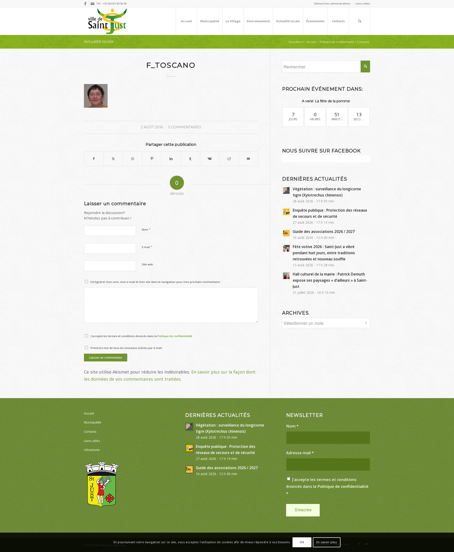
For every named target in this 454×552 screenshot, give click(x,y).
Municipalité (92, 422)
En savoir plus (326, 542)
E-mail (147, 247)
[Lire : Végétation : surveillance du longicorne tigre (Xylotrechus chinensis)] (286, 190)
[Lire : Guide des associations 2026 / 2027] (286, 233)
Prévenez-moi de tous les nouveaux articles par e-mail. (126, 348)
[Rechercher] (359, 21)
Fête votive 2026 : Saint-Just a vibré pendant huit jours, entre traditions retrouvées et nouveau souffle (324, 252)
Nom (146, 229)
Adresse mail (300, 452)
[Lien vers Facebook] (85, 3)
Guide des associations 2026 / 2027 (324, 231)
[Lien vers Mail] (92, 3)
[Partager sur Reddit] (229, 158)
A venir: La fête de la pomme (326, 101)
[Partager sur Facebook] (94, 158)
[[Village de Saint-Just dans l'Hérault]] (107, 21)
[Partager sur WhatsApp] (132, 158)
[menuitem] (332, 3)
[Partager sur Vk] (209, 158)
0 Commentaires (184, 127)
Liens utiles (362, 3)
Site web (147, 264)
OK (302, 542)
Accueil (89, 413)
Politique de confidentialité (174, 336)
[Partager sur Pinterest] (152, 158)
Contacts (90, 431)
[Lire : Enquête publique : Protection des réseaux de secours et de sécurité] (286, 212)
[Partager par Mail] (248, 158)
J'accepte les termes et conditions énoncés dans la (141, 336)
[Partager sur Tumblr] (190, 158)
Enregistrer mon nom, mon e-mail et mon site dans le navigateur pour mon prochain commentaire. (156, 282)
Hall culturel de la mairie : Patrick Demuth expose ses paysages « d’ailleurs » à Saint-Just (330, 280)
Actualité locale (99, 41)
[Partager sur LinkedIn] (171, 158)
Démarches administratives (332, 3)
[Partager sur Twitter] (113, 158)
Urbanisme (92, 450)
